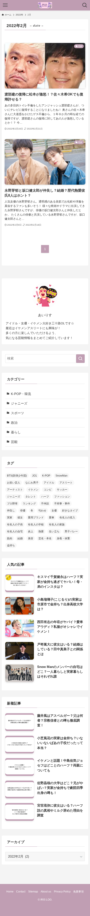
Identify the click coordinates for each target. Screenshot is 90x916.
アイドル (49, 482)
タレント (30, 496)
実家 (9, 517)
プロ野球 (12, 503)
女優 (54, 510)
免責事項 (78, 891)
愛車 (51, 517)
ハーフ (45, 496)
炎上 (30, 531)
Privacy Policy (62, 891)
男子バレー (71, 531)
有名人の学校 (36, 524)
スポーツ (17, 413)
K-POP (46, 475)
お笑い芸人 (13, 482)
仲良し (11, 510)
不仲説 (45, 503)
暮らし (16, 432)
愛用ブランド (36, 517)
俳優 (22, 510)
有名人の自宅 (15, 531)
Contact (20, 891)
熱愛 (41, 531)
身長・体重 (63, 538)
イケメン (33, 489)
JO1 (34, 475)
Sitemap (33, 891)
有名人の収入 (67, 517)
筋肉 (9, 538)
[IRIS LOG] (45, 5)
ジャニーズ (19, 403)
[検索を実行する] (80, 358)
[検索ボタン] (85, 5)
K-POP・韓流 (21, 394)
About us (46, 891)
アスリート (66, 482)
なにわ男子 (31, 482)
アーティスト (15, 489)
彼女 (20, 517)
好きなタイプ (70, 510)
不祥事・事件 (62, 503)
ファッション (62, 496)
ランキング (29, 503)
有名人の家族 (57, 524)
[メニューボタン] (5, 5)
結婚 (20, 538)
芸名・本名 (45, 538)
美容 (30, 538)
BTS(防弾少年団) (17, 475)
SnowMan (61, 475)
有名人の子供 (15, 524)
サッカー (62, 489)
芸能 (14, 442)
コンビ (48, 489)
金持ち (11, 545)
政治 (14, 422)
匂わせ (42, 510)
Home (10, 891)
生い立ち (54, 531)
